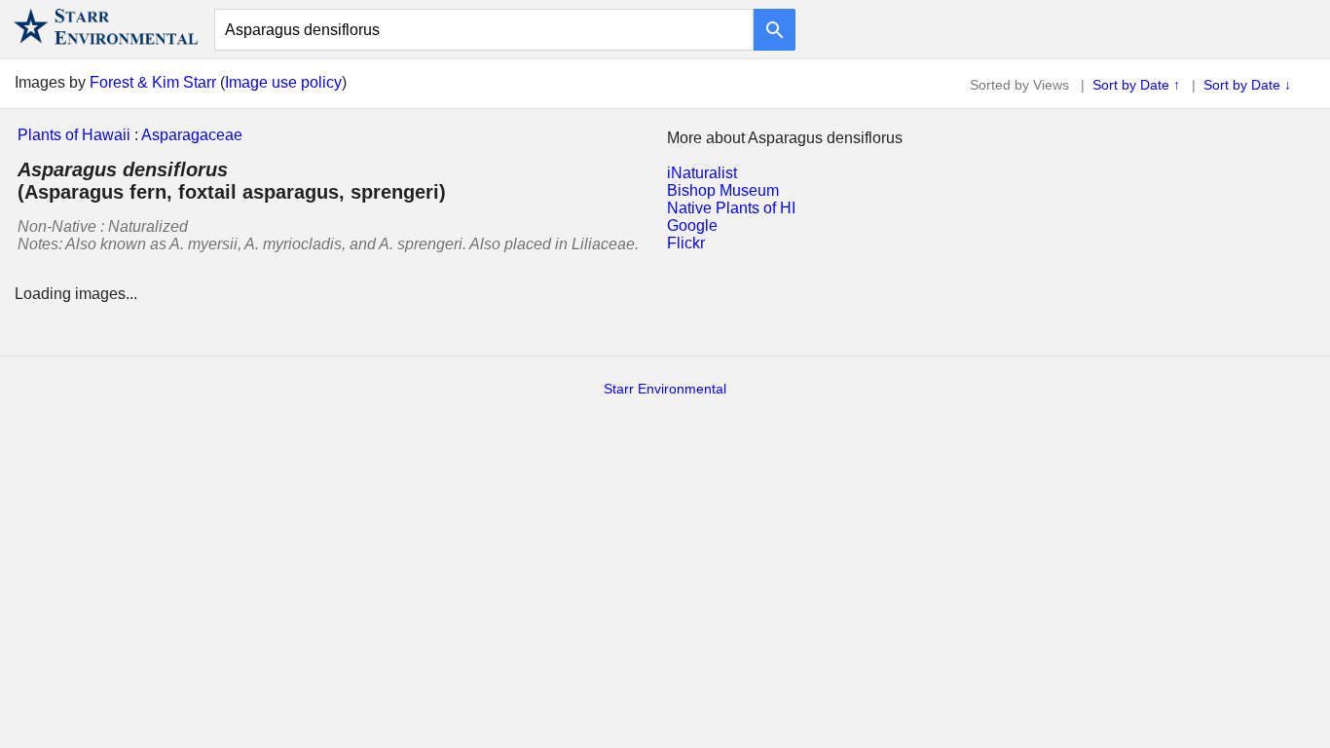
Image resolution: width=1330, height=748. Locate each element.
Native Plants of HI (731, 208)
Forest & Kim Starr (153, 82)
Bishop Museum (723, 190)
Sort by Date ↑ (1136, 85)
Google (692, 225)
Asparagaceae (191, 135)
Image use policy (283, 82)
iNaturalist (702, 173)
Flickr (686, 243)
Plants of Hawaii (74, 135)
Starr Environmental (665, 388)
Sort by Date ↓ (1247, 85)
